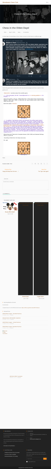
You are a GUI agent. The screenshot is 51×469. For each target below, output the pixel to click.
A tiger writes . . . (41, 296)
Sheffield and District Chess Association (12, 452)
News (19, 32)
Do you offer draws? (10, 212)
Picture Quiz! (25, 296)
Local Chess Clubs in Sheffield (10, 454)
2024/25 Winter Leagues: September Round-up (12, 326)
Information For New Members (9, 445)
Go (45, 458)
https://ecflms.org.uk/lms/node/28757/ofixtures (31, 307)
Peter (5, 32)
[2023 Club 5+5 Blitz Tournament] (5, 376)
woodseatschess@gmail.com (35, 439)
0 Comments (26, 32)
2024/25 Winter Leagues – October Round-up (12, 322)
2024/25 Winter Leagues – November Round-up (12, 313)
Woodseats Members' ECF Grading (11, 456)
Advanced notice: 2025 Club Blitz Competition (12, 318)
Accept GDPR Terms (31, 461)
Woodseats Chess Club (10, 2)
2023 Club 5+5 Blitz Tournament (16, 376)
